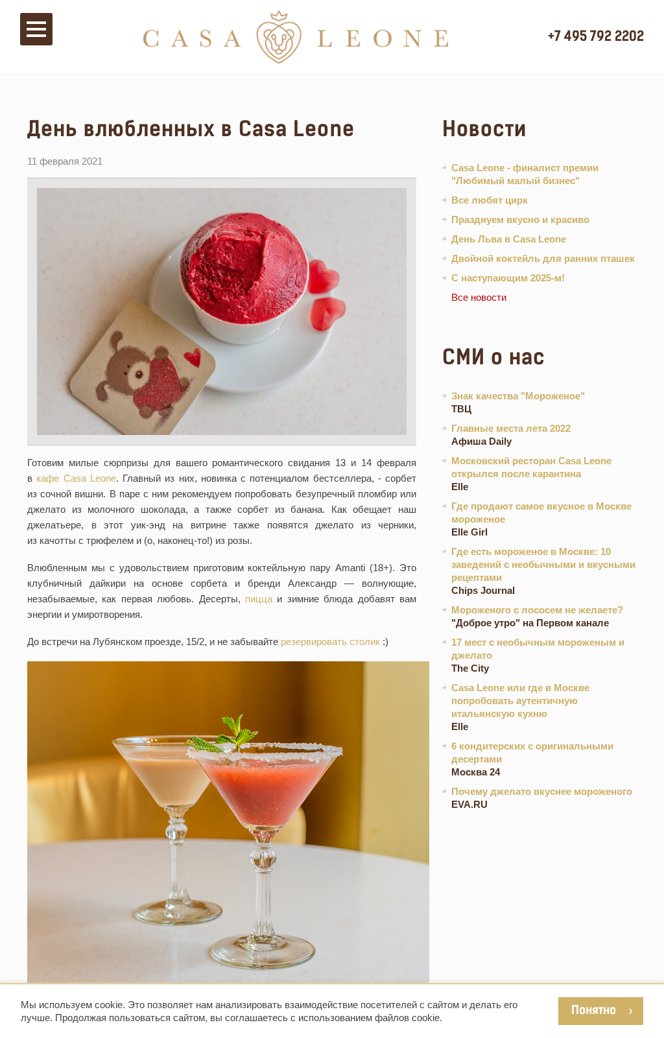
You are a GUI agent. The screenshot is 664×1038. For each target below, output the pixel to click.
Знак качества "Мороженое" (518, 395)
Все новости (478, 297)
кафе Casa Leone (76, 478)
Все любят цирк (489, 200)
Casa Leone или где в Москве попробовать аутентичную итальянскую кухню (520, 700)
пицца (258, 598)
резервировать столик (330, 641)
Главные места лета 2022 (511, 428)
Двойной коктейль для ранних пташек (543, 258)
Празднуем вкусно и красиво (520, 219)
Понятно (593, 1009)
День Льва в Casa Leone (508, 238)
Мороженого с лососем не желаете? (537, 609)
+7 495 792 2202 (596, 36)
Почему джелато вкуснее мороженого (541, 791)
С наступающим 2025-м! (508, 277)
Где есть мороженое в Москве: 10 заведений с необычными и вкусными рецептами (543, 564)
